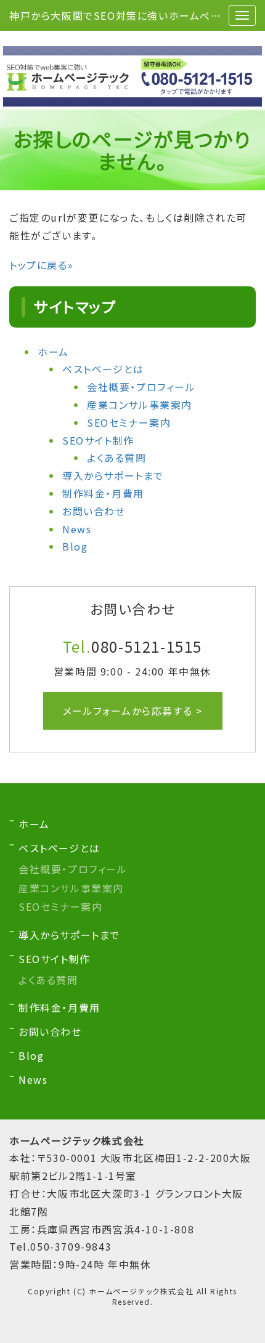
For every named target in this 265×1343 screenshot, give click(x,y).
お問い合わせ (94, 511)
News (76, 529)
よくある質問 (117, 457)
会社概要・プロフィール (141, 386)
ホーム (53, 351)
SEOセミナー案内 (129, 422)
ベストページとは (103, 368)
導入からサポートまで (113, 475)
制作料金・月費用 (103, 493)
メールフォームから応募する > (133, 710)
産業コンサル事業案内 (139, 404)
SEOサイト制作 (98, 440)
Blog (75, 546)
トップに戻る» (41, 264)
